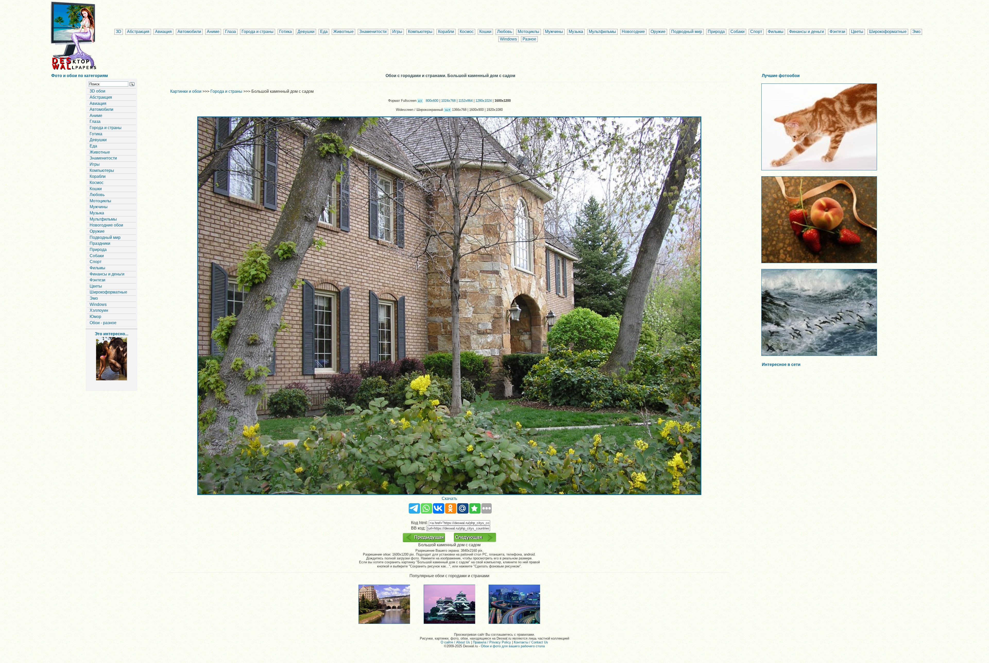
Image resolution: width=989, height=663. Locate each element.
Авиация (163, 31)
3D (118, 31)
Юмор (95, 316)
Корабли (446, 31)
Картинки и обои (185, 91)
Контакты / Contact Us (531, 642)
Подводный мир (686, 31)
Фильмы (775, 31)
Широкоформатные (888, 31)
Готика (285, 31)
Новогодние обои (106, 225)
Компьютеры (420, 31)
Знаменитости (373, 31)
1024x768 (448, 101)
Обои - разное (103, 323)
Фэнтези (837, 31)
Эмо (916, 31)
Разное (529, 39)
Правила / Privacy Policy (492, 642)
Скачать (449, 498)
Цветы (857, 31)
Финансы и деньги (806, 31)
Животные (343, 31)
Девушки (305, 31)
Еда (324, 31)
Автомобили (189, 31)
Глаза (230, 31)
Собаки (737, 31)
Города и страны (258, 31)
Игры (397, 31)
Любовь (504, 31)
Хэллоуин (99, 310)
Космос (467, 31)
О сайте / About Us (455, 642)
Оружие (658, 31)
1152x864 (465, 101)
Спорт (756, 31)
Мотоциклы (528, 31)
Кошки (485, 31)
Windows (508, 39)
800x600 (432, 101)
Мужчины (554, 31)
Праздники (100, 243)
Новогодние (633, 31)
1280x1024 (483, 101)
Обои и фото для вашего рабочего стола (513, 646)
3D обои (97, 91)
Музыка (576, 31)
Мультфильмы (602, 31)
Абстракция (138, 31)
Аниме (213, 31)
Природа (716, 31)
